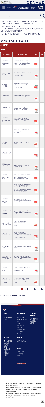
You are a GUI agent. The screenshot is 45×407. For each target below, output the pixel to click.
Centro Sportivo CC (21, 351)
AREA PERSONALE (21, 341)
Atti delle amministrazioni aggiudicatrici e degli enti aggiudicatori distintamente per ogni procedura (22, 30)
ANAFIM (19, 333)
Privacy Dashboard (12, 401)
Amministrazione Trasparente (31, 21)
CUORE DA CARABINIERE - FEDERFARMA (21, 329)
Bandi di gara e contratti (9, 26)
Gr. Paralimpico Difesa (20, 354)
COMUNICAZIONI (34, 319)
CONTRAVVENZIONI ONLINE (22, 320)
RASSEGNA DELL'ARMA (6, 344)
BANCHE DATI (20, 317)
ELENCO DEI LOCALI (33, 322)
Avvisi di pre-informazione (32, 34)
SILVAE (5, 347)
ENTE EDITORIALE (8, 341)
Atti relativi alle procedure (10, 34)
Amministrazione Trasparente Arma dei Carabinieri (17, 24)
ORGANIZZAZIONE (8, 317)
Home (3, 21)
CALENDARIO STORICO (7, 350)
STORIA (6, 319)
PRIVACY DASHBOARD (20, 324)
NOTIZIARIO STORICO (7, 354)
